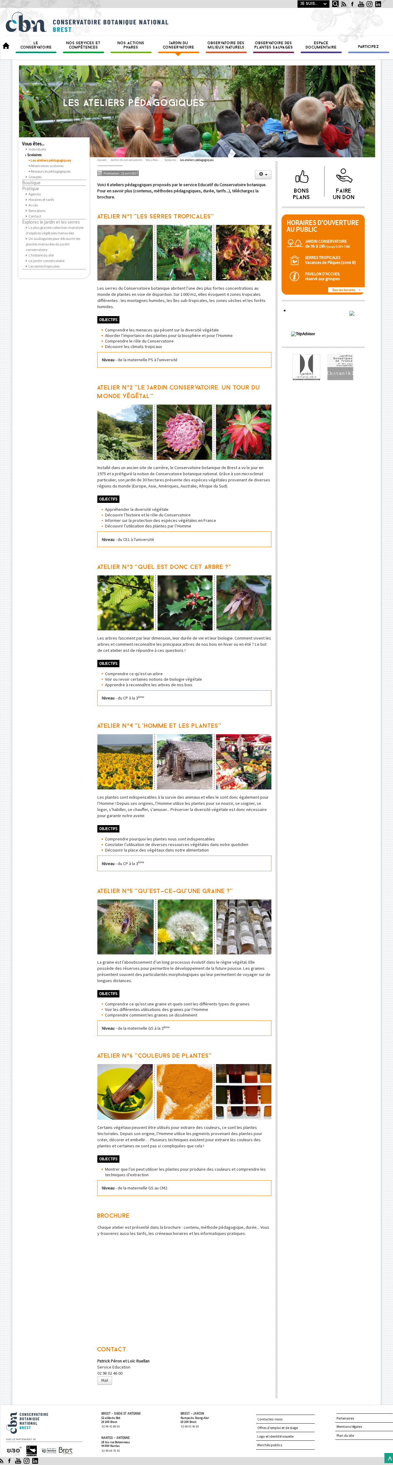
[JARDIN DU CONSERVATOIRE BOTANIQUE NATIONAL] (351, 302)
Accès (33, 205)
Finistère (46, 1448)
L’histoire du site (41, 255)
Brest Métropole (64, 1451)
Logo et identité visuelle (275, 1436)
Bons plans (37, 210)
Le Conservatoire (36, 45)
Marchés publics (269, 1445)
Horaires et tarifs (41, 199)
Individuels (37, 149)
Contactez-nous (269, 1419)
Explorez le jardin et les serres (51, 222)
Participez (368, 47)
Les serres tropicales (44, 266)
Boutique (31, 183)
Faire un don (344, 193)
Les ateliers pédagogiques (51, 160)
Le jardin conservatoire (46, 260)
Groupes (35, 176)
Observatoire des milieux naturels (226, 45)
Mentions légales (349, 1426)
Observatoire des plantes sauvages (274, 45)
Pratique (30, 188)
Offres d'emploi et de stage (277, 1428)
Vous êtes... (33, 144)
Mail (104, 1380)
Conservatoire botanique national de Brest (34, 1414)
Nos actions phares (131, 45)
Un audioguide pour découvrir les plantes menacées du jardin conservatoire (53, 244)
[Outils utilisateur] (263, 174)
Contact (35, 216)
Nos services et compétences (83, 45)
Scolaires (34, 154)
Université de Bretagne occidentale (13, 1451)
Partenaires (345, 1418)
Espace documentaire (321, 45)
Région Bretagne (29, 1451)
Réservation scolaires (47, 165)
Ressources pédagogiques (51, 171)
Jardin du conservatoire (178, 45)
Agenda (35, 194)
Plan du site (345, 1435)
